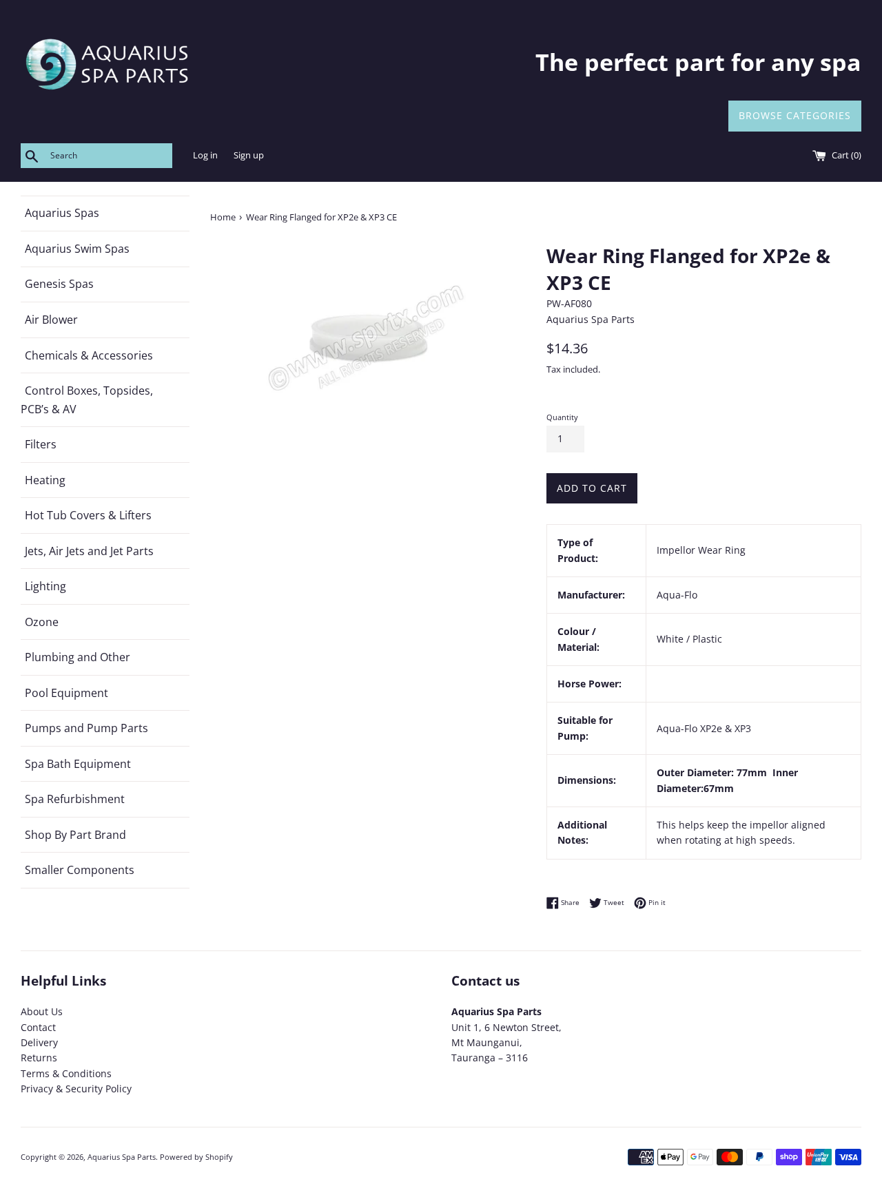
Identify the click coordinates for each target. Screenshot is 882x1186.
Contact (38, 1027)
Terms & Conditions (66, 1073)
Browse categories (795, 115)
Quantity (562, 417)
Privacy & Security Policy (76, 1088)
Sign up (249, 155)
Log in (205, 155)
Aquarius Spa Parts (122, 1157)
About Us (42, 1011)
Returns (39, 1057)
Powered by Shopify (196, 1157)
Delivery (39, 1042)
